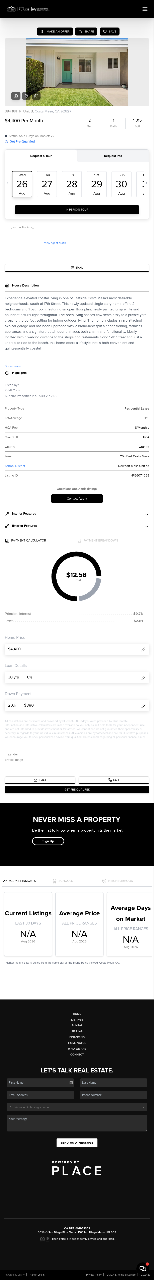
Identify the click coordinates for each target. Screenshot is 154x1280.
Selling (77, 1031)
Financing (77, 1037)
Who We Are (77, 1049)
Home (77, 1014)
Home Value (77, 1043)
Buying (77, 1025)
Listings (77, 1019)
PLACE (111, 1232)
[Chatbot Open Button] (142, 1268)
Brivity (21, 1274)
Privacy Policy (93, 1274)
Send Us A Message (77, 1142)
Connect (77, 1054)
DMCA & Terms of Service (121, 1274)
